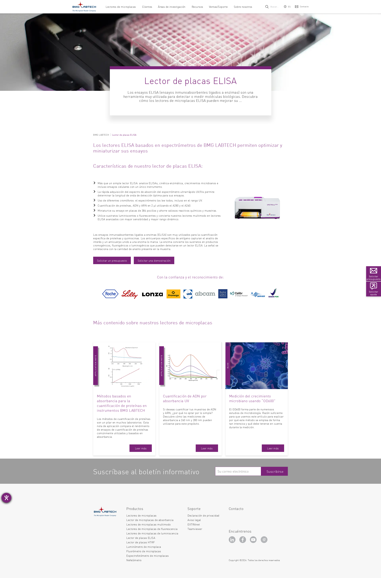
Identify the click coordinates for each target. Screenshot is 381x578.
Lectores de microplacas (141, 515)
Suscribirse (275, 471)
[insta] (265, 539)
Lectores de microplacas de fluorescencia (151, 529)
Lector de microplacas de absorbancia (149, 520)
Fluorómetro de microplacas (143, 551)
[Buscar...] (267, 6)
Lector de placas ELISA (140, 538)
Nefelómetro (134, 560)
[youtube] (254, 539)
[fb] (243, 539)
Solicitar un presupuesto (112, 260)
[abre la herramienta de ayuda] (6, 498)
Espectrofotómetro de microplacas (147, 555)
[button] (287, 6)
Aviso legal (194, 520)
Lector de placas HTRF (140, 542)
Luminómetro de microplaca (143, 547)
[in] (232, 539)
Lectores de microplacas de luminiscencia (152, 533)
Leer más (140, 448)
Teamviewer (195, 529)
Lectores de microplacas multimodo (148, 524)
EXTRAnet (194, 524)
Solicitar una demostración (154, 260)
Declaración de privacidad (203, 515)
